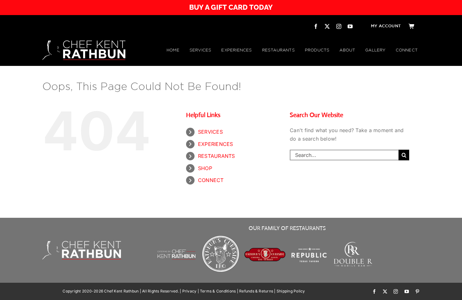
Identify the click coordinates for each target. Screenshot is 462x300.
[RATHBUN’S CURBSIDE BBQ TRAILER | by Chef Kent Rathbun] (265, 250)
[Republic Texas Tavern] (309, 236)
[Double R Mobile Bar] (353, 244)
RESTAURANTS (216, 156)
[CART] (412, 26)
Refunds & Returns (256, 291)
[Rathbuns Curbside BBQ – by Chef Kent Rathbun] (220, 236)
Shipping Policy (291, 291)
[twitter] (327, 26)
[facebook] (315, 26)
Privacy (189, 291)
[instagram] (338, 26)
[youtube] (350, 26)
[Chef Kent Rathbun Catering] (176, 242)
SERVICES (210, 132)
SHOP (205, 168)
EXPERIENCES (215, 144)
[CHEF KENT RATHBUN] (83, 43)
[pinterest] (417, 291)
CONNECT (211, 180)
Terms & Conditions (218, 291)
